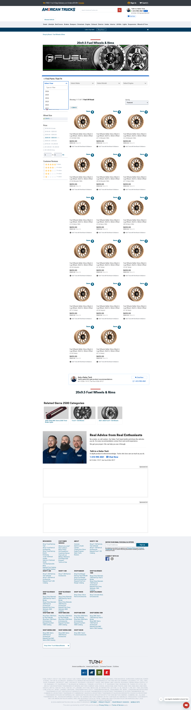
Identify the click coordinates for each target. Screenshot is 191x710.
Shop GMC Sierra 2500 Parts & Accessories (48, 634)
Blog (44, 565)
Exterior (101, 24)
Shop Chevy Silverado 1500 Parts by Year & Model (96, 577)
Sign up (142, 545)
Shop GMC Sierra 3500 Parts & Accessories (63, 634)
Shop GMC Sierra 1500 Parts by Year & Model (96, 617)
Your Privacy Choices (120, 702)
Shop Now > (101, 29)
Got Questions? (63, 551)
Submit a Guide (79, 546)
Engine (87, 24)
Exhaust (94, 24)
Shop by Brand (47, 34)
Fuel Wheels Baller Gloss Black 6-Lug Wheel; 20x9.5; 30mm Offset (81, 135)
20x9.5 (47, 118)
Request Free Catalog (49, 567)
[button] (131, 16)
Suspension (132, 24)
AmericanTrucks (92, 666)
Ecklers (116, 666)
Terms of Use (62, 562)
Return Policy (62, 549)
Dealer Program (79, 551)
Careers (76, 547)
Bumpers (73, 24)
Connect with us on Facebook (107, 559)
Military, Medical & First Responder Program (64, 558)
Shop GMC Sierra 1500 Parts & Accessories (95, 622)
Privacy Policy (131, 548)
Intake (107, 24)
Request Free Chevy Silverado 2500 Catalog (49, 609)
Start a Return (62, 548)
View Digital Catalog (49, 569)
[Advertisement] (95, 483)
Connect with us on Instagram (112, 559)
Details (81, 3)
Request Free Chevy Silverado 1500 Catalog (96, 588)
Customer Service (63, 553)
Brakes (66, 24)
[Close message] (147, 29)
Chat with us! (62, 555)
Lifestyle (51, 24)
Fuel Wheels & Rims (59, 34)
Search (120, 10)
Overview (77, 544)
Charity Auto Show (80, 549)
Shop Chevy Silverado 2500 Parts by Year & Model (49, 598)
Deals (45, 24)
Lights (125, 24)
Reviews (76, 555)
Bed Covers (59, 24)
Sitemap (94, 702)
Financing (46, 555)
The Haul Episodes (48, 564)
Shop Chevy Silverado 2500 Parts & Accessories (49, 603)
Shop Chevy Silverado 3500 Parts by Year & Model (65, 598)
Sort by (127, 100)
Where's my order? (64, 546)
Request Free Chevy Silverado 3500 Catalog (64, 609)
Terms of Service (118, 705)
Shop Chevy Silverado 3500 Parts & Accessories (65, 603)
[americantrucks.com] (58, 9)
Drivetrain (80, 24)
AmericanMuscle (78, 666)
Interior (112, 24)
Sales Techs (77, 553)
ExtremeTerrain (106, 666)
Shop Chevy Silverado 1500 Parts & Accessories (96, 583)
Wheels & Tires (142, 24)
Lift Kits (118, 24)
